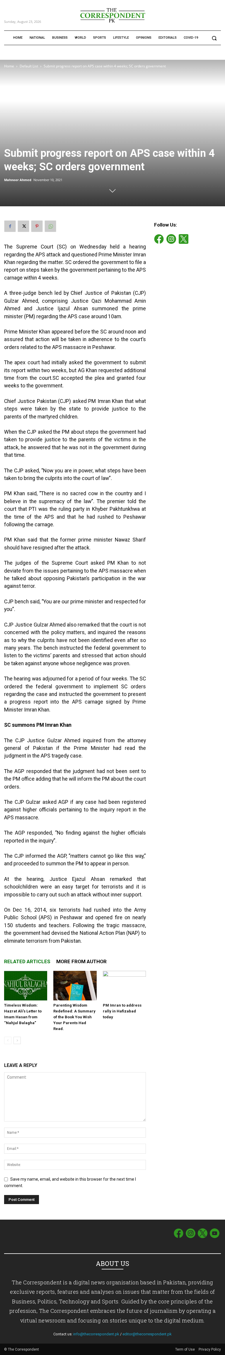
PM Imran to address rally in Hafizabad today (122, 1011)
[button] (214, 38)
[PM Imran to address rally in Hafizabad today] (124, 985)
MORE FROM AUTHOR (81, 961)
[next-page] (17, 1040)
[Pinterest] (37, 226)
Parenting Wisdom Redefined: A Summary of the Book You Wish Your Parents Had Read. (74, 1017)
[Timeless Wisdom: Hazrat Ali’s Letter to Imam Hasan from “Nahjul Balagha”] (25, 985)
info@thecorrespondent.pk (96, 1334)
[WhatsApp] (50, 226)
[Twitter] (23, 226)
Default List (29, 66)
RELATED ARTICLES (27, 961)
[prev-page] (7, 1040)
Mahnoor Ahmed (17, 180)
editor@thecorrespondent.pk (147, 1334)
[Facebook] (10, 226)
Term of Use (185, 1349)
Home (9, 66)
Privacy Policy (210, 1349)
